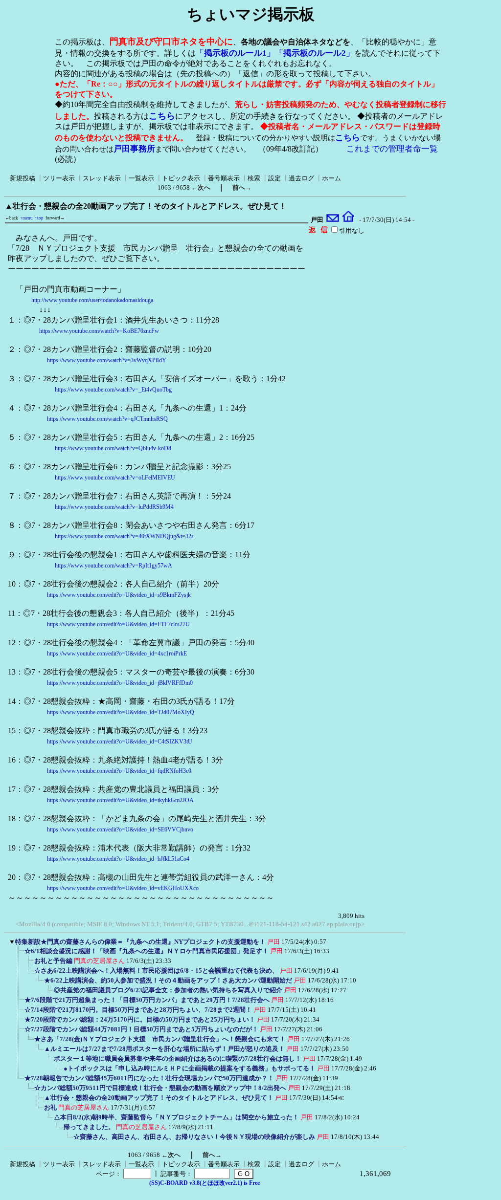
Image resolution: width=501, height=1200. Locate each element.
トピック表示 (181, 178)
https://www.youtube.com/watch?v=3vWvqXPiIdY (106, 360)
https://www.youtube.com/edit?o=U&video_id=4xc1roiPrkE (117, 653)
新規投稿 (22, 178)
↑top (39, 218)
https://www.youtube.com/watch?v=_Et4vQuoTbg (113, 389)
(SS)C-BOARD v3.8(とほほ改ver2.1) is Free (204, 1182)
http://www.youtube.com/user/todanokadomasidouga (92, 300)
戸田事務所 (134, 148)
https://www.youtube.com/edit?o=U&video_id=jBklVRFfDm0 (120, 682)
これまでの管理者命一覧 (392, 148)
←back (11, 218)
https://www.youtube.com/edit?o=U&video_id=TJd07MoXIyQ (120, 712)
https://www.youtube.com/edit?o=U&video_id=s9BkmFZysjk (119, 594)
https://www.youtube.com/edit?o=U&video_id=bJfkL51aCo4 (118, 858)
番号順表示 (224, 178)
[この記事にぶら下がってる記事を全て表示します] (19, 954)
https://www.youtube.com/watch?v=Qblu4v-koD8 (113, 448)
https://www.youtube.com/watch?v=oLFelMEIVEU (115, 477)
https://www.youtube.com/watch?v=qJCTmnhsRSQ (107, 418)
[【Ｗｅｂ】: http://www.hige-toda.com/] (348, 220)
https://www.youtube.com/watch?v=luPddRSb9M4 (114, 506)
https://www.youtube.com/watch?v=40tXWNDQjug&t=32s (124, 536)
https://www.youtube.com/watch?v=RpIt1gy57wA (113, 565)
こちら (162, 116)
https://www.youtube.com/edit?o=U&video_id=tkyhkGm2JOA (120, 800)
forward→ (55, 218)
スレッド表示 (102, 178)
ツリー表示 (59, 178)
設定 (274, 178)
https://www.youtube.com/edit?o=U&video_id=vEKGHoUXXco (123, 888)
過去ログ (301, 178)
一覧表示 (141, 178)
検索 (254, 178)
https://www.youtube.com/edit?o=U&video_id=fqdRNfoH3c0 (119, 770)
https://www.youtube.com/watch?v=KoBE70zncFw (99, 330)
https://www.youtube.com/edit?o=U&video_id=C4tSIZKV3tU (119, 741)
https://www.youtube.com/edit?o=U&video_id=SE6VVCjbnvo (120, 829)
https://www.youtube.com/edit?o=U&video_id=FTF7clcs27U (118, 624)
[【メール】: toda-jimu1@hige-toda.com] (333, 220)
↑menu (26, 218)
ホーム (331, 178)
